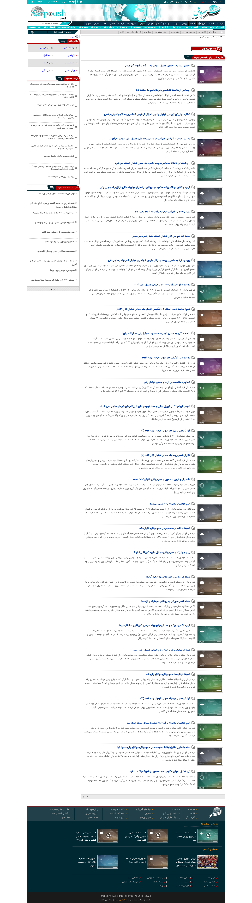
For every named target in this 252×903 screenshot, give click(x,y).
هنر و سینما (131, 23)
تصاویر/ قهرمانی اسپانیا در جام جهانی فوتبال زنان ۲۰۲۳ (162, 285)
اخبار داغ (212, 32)
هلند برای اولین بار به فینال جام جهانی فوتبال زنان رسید (161, 650)
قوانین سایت (209, 882)
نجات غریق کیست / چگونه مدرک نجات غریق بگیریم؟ (54, 213)
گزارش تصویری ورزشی (66, 27)
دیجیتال (97, 23)
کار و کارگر (202, 23)
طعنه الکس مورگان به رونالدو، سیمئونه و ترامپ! (165, 601)
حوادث (175, 23)
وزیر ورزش (45, 48)
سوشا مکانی (69, 48)
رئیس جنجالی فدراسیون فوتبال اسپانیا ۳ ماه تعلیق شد (162, 212)
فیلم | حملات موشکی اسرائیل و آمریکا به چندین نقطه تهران (135, 836)
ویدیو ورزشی (83, 27)
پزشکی (184, 23)
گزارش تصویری (182, 886)
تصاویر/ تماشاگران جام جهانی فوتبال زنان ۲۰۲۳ (166, 358)
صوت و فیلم (209, 886)
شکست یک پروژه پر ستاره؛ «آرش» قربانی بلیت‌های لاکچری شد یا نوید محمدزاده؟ (52, 147)
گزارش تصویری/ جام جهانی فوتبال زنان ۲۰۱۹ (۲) (165, 455)
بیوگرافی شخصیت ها (61, 814)
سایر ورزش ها (121, 27)
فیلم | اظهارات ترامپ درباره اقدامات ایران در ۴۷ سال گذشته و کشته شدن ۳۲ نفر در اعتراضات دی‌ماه (85, 836)
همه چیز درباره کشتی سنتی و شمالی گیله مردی (56, 251)
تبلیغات (40, 2)
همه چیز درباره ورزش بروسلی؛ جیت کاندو (58, 232)
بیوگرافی (147, 32)
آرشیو (63, 2)
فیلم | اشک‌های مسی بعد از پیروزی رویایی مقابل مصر (185, 836)
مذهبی (112, 23)
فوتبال (150, 23)
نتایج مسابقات (35, 27)
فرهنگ (121, 23)
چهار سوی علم (92, 810)
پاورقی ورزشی (95, 27)
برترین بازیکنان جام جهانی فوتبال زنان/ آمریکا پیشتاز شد (161, 552)
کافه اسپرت (218, 36)
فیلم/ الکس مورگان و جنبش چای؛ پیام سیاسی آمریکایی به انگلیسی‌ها (154, 625)
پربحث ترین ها (188, 32)
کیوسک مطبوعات (134, 32)
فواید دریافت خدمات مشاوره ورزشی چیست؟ (56, 193)
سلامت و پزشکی (170, 814)
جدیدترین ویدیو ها (209, 824)
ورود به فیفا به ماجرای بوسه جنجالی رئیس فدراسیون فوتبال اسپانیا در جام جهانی (149, 260)
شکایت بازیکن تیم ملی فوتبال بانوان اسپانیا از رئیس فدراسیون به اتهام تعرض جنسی (147, 114)
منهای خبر (175, 32)
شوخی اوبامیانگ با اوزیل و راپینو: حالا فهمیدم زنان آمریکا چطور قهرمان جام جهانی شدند (145, 406)
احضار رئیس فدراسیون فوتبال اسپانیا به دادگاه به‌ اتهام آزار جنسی (157, 66)
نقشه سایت (158, 882)
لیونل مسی (70, 70)
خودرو (88, 23)
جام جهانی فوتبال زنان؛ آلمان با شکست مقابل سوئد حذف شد (158, 723)
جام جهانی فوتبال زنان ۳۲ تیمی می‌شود (170, 504)
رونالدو (47, 63)
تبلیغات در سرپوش (155, 878)
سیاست (220, 23)
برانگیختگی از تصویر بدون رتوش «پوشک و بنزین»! (55, 105)
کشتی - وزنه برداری (190, 27)
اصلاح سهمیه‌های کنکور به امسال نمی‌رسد (59, 156)
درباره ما (211, 878)
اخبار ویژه (220, 27)
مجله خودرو (93, 818)
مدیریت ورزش (135, 27)
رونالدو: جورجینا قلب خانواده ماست (61, 177)
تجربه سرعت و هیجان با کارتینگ (62, 270)
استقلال (47, 55)
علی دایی (46, 70)
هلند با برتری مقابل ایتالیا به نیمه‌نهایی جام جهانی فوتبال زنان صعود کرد (153, 747)
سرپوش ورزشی (149, 27)
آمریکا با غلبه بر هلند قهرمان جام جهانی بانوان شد (164, 528)
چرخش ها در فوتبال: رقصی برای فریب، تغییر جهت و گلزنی (53, 262)
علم (105, 23)
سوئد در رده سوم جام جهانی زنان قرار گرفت (168, 577)
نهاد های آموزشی (163, 23)
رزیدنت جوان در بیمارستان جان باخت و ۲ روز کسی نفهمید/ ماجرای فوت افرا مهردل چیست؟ (53, 168)
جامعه (192, 23)
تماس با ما (184, 878)
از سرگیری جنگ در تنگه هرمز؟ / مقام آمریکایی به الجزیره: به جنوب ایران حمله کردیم (52, 127)
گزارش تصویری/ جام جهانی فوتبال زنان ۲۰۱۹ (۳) (165, 698)
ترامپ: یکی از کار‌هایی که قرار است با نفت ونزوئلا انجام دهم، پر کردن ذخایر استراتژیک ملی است (52, 137)
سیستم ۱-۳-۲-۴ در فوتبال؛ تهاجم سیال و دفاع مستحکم (53, 280)
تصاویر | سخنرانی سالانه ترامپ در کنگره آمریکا (136, 860)
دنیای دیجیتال (91, 814)
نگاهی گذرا (133, 878)
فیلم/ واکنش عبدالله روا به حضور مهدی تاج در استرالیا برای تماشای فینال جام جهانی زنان (145, 187)
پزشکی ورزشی (108, 27)
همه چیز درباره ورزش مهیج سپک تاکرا (60, 241)
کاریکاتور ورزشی (49, 27)
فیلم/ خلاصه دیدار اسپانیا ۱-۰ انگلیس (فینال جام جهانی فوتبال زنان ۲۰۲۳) (153, 309)
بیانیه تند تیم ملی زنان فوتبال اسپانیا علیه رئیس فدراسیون (161, 236)
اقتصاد (211, 23)
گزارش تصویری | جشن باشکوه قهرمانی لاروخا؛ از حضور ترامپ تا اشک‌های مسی (186, 862)
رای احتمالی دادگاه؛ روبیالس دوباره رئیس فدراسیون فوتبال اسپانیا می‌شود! (152, 163)
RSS (161, 886)
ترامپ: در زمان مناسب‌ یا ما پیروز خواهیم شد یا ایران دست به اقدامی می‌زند (52, 96)
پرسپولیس (70, 63)
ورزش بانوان (175, 27)
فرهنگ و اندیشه (117, 814)
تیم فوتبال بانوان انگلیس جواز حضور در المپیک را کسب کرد (160, 771)
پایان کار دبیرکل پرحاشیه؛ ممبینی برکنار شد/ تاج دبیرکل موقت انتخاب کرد (52, 85)
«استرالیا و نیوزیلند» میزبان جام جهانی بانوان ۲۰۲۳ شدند (161, 479)
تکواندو (71, 55)
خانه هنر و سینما (117, 810)
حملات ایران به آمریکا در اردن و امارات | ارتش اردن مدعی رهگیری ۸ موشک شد (54, 116)
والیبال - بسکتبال (207, 27)
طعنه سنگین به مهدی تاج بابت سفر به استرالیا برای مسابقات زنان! (156, 333)
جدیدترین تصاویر (210, 849)
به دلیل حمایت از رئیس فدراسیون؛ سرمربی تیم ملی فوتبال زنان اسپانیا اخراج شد (149, 139)
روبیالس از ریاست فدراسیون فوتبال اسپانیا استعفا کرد (163, 90)
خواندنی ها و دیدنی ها (60, 810)
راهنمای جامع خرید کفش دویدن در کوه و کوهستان (54, 222)
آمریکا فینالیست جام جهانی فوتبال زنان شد (168, 674)
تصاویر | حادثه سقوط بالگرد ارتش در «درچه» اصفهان (87, 862)
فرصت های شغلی (130, 882)
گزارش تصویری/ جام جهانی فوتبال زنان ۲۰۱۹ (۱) (165, 431)
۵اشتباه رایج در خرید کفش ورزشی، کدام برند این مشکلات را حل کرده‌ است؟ (53, 205)
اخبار (122, 32)
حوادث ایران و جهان (168, 818)
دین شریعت (119, 818)
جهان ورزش (145, 818)
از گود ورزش (163, 27)
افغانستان (66, 818)
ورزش (142, 23)
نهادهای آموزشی (143, 810)
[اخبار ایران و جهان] (205, 20)
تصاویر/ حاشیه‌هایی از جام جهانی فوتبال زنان (167, 382)
